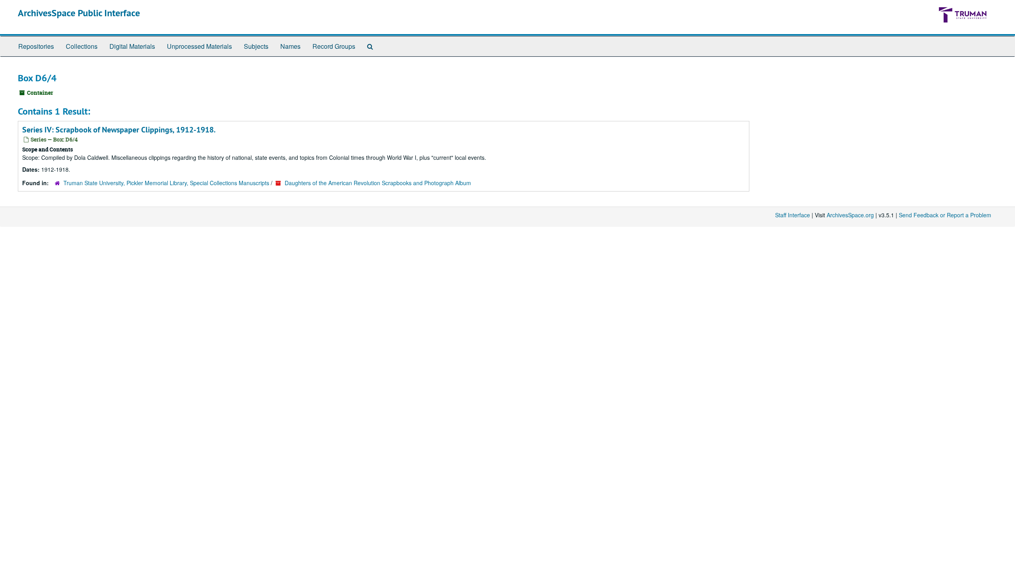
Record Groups (333, 46)
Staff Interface (792, 215)
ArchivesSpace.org (850, 215)
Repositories (36, 46)
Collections (82, 46)
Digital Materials (132, 46)
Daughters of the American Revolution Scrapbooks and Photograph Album (378, 183)
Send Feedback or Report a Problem (945, 215)
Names (290, 46)
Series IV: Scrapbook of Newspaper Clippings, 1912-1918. (119, 130)
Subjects (256, 46)
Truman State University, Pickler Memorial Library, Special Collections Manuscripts (166, 183)
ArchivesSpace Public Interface (79, 13)
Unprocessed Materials (199, 46)
